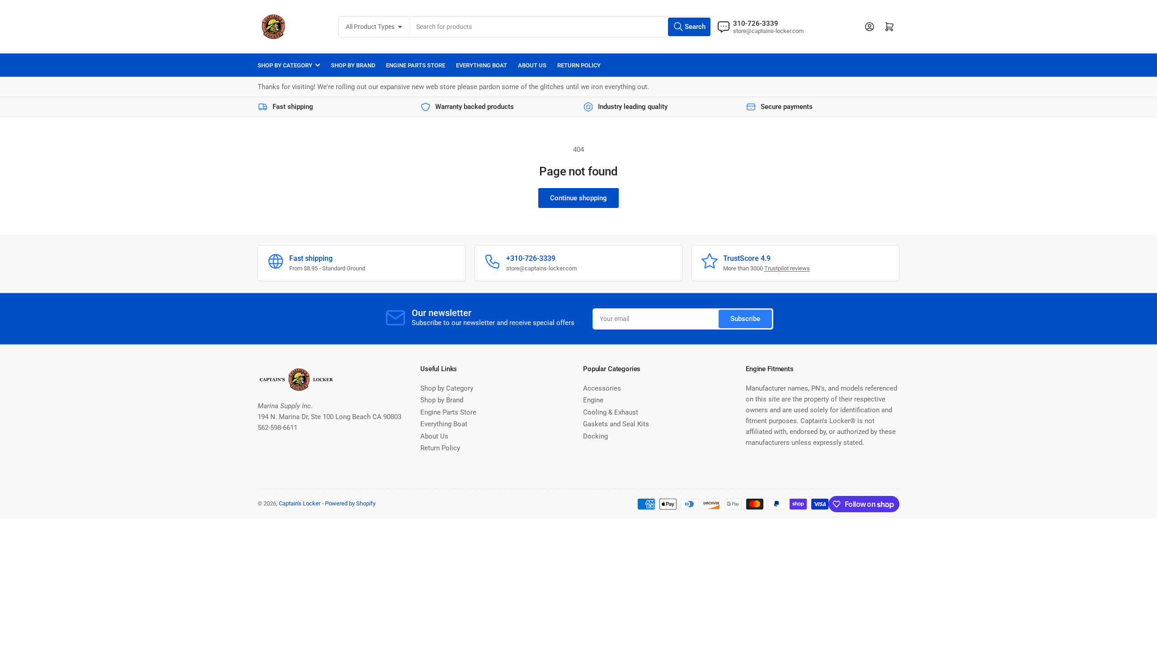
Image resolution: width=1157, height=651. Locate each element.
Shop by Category (285, 65)
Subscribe (745, 319)
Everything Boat (481, 65)
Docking (595, 436)
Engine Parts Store (415, 65)
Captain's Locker (299, 503)
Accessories (602, 388)
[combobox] (560, 27)
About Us (532, 65)
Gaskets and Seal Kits (616, 424)
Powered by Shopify (350, 503)
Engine (593, 400)
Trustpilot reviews (787, 268)
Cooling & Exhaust (610, 412)
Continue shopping (578, 198)
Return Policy (579, 65)
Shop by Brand (353, 65)
